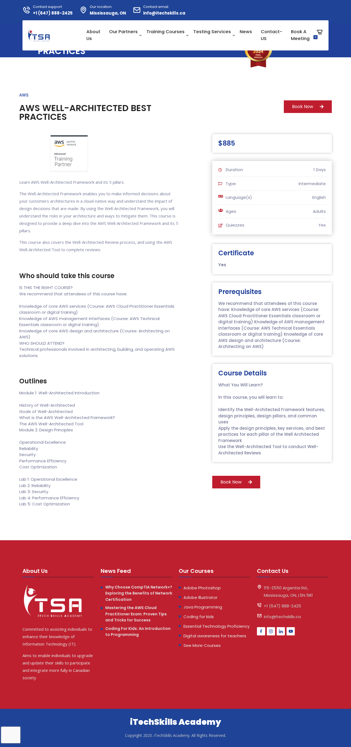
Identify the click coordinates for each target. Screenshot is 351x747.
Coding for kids (198, 616)
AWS (24, 95)
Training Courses (165, 32)
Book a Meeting (300, 35)
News (246, 32)
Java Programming (202, 607)
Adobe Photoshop (202, 588)
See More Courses (202, 645)
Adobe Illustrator (200, 597)
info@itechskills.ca (164, 13)
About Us (93, 35)
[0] (319, 36)
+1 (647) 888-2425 (53, 13)
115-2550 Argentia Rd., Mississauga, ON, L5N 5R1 (288, 591)
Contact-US (271, 35)
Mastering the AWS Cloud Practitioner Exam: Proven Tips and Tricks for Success (136, 614)
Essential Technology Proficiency (216, 626)
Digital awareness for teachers (214, 636)
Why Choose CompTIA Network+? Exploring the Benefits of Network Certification (138, 593)
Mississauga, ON (108, 13)
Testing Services (212, 32)
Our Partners (123, 32)
